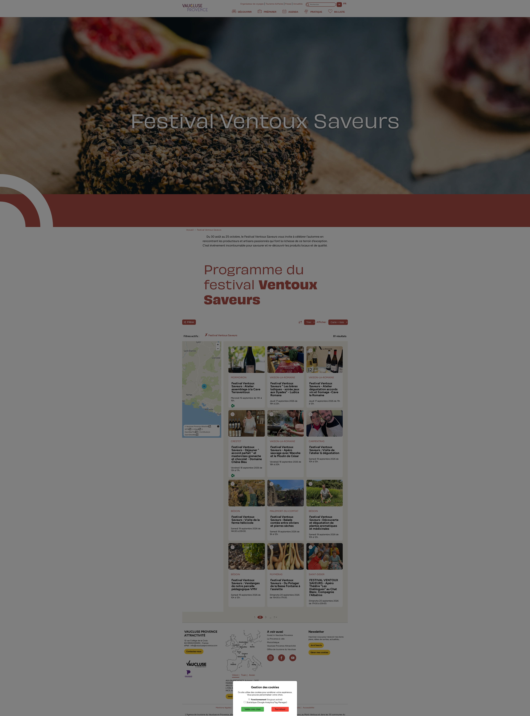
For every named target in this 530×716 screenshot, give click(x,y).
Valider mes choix (253, 709)
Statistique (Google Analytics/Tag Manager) (266, 702)
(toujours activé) (266, 699)
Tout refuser (280, 709)
